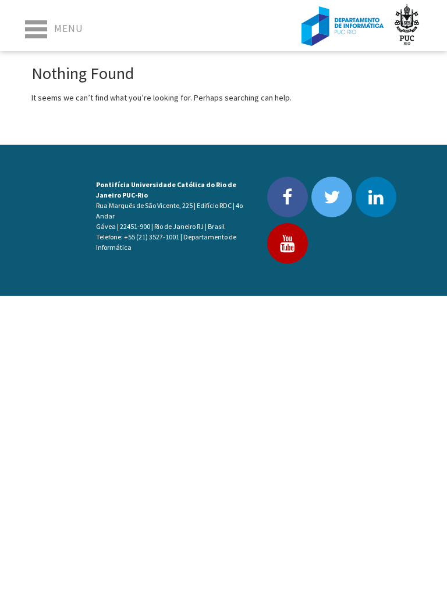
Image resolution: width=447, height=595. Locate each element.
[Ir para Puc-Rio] (407, 25)
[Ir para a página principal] (342, 25)
